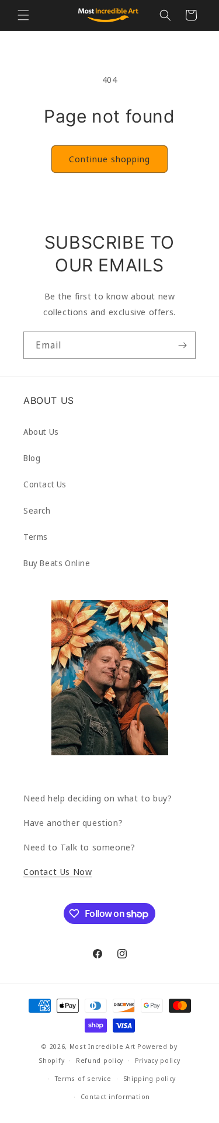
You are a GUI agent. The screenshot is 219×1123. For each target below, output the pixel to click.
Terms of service (83, 1078)
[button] (23, 15)
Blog (31, 457)
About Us (41, 431)
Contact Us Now (57, 871)
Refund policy (99, 1060)
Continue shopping (109, 159)
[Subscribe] (182, 345)
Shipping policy (149, 1078)
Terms (35, 536)
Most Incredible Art (102, 1046)
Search (37, 510)
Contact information (115, 1096)
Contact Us (45, 484)
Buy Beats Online (57, 563)
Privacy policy (157, 1060)
